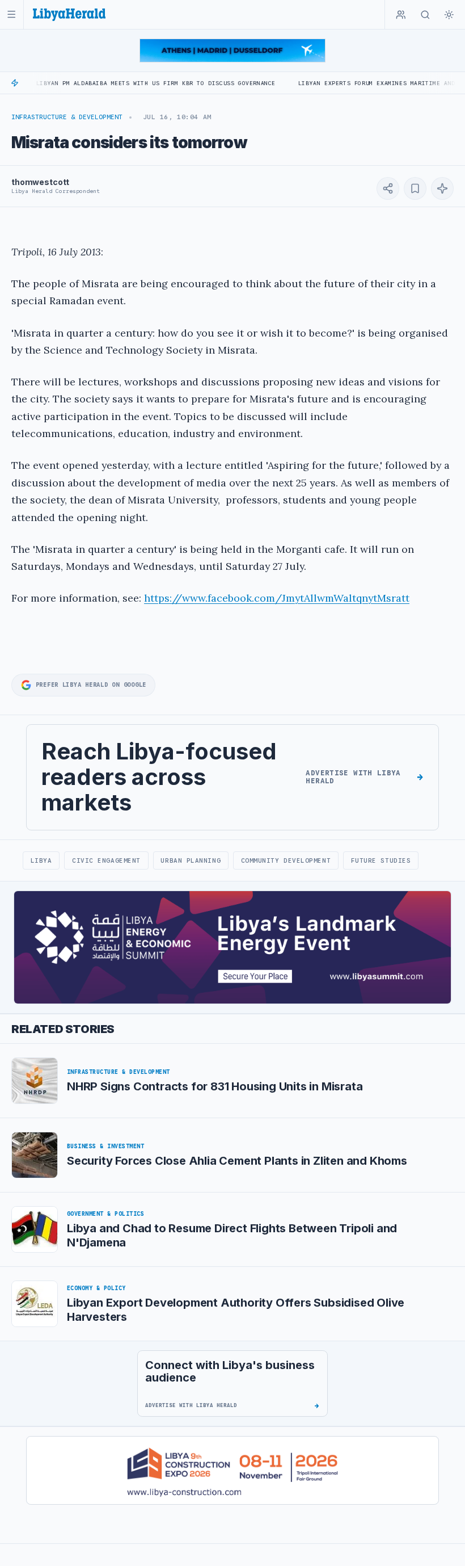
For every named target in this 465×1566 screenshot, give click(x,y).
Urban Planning (190, 860)
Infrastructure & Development (66, 117)
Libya (41, 860)
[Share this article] (388, 188)
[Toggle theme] (449, 14)
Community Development (286, 860)
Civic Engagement (106, 860)
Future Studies (381, 860)
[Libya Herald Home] (69, 14)
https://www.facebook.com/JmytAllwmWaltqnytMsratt (276, 597)
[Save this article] (415, 188)
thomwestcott (40, 182)
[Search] (425, 14)
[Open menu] (11, 14)
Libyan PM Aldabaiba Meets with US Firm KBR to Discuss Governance (123, 83)
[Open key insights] (442, 188)
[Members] (401, 14)
